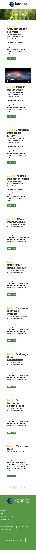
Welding (19, 270)
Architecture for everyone (16, 30)
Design (19, 92)
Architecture (21, 224)
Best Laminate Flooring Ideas (15, 403)
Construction (21, 138)
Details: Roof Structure (16, 220)
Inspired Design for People (18, 177)
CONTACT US (5, 519)
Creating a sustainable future (18, 132)
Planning (19, 408)
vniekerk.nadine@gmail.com (15, 36)
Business (20, 34)
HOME (3, 510)
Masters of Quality (18, 448)
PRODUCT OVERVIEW (7, 516)
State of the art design (16, 88)
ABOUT (3, 513)
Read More (11, 58)
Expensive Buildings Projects (17, 311)
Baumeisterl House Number (16, 266)
